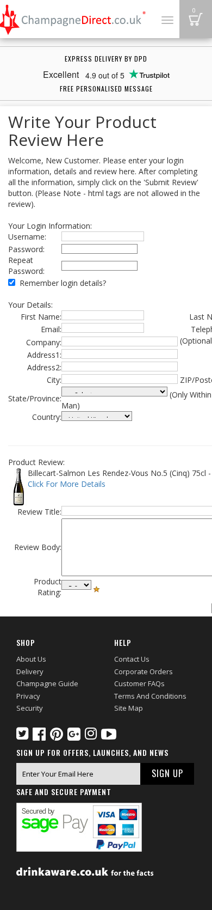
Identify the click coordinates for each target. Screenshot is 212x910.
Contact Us (131, 659)
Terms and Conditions (150, 696)
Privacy (28, 696)
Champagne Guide (47, 683)
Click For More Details (66, 484)
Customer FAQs (139, 683)
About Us (31, 659)
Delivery (29, 671)
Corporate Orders (143, 671)
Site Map (128, 708)
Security (29, 708)
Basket (195, 19)
